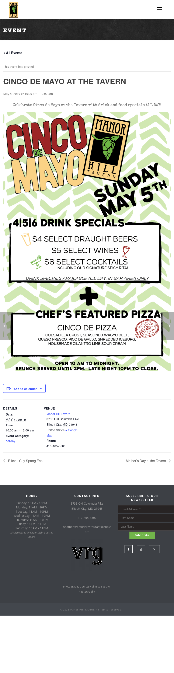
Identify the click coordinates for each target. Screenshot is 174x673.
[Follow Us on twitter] (154, 549)
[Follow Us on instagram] (141, 549)
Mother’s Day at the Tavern (146, 460)
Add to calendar (25, 389)
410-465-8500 (87, 518)
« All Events (12, 52)
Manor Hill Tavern (58, 414)
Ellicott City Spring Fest (25, 460)
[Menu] (159, 9)
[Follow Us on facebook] (129, 549)
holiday (10, 441)
